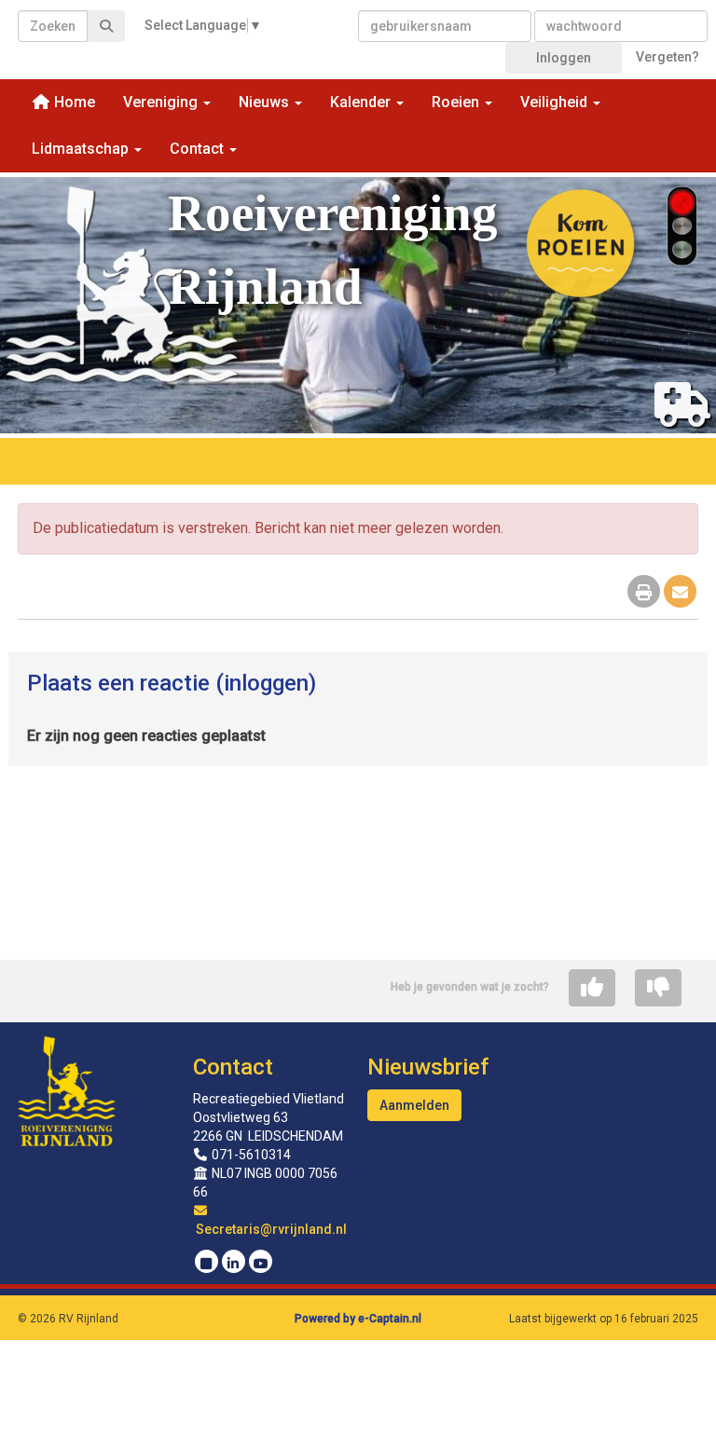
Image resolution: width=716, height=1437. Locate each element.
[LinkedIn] (233, 1263)
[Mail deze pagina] (680, 593)
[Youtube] (260, 1263)
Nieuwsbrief (428, 1067)
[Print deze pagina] (644, 593)
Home (72, 102)
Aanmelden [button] (414, 1105)
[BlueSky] (206, 1263)
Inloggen (563, 57)
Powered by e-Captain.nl (358, 1318)
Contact (233, 1067)
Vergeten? (667, 56)
